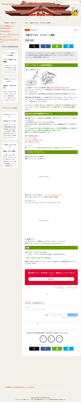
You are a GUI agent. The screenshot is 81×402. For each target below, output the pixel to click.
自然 (32, 40)
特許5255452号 (56, 87)
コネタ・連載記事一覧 (20, 17)
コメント (28, 303)
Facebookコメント (38, 303)
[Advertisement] (40, 370)
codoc (74, 287)
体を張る (27, 40)
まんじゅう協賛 (60, 17)
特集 (27, 30)
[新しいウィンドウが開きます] (43, 339)
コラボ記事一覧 (33, 17)
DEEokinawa (61, 287)
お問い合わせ (74, 17)
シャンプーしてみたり (31, 138)
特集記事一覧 (7, 17)
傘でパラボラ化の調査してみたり (34, 140)
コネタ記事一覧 (17, 390)
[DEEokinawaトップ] (22, 23)
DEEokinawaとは (47, 17)
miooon (76, 30)
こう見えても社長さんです (52, 195)
